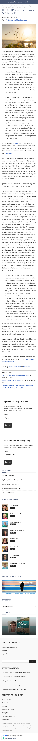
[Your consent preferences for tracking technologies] (3, 738)
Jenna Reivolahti (15, 367)
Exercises (8, 153)
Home (3, 6)
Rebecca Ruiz (14, 538)
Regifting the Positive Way (10, 484)
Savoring (17, 685)
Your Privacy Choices (15, 735)
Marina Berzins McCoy (17, 530)
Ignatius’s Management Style (11, 488)
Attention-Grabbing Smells (22, 672)
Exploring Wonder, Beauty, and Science (14, 480)
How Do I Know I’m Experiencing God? (15, 375)
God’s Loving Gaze (8, 492)
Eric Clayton (14, 505)
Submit (8, 425)
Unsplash (26, 367)
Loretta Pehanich (15, 522)
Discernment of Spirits (27, 6)
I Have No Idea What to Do (19, 625)
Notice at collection (9, 739)
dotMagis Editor (19, 627)
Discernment (19, 622)
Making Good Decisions (13, 6)
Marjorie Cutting (7, 681)
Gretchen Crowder (16, 514)
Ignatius (15, 143)
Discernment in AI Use (19, 689)
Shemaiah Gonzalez (16, 547)
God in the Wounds (8, 476)
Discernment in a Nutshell (11, 380)
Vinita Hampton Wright (17, 563)
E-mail (6, 414)
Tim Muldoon (14, 555)
